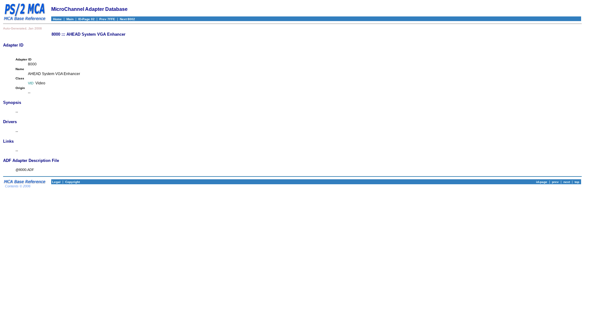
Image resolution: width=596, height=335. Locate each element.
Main (70, 19)
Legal (56, 182)
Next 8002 (127, 19)
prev (555, 182)
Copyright (72, 182)
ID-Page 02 (86, 19)
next (566, 182)
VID (31, 83)
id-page (541, 182)
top (577, 182)
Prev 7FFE (107, 19)
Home (56, 19)
